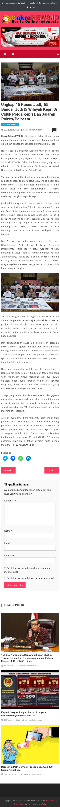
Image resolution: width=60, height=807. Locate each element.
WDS (43, 804)
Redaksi (32, 3)
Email (8, 543)
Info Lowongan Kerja (48, 3)
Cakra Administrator (32, 129)
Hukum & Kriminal (10, 124)
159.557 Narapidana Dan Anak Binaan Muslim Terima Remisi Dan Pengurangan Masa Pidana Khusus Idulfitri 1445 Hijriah (27, 658)
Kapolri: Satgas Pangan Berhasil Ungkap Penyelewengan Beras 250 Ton (23, 714)
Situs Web (9, 555)
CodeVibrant (50, 800)
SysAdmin (18, 804)
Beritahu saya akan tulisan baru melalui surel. (31, 578)
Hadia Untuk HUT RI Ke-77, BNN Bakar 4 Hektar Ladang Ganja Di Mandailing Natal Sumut (53, 470)
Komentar (10, 500)
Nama (8, 530)
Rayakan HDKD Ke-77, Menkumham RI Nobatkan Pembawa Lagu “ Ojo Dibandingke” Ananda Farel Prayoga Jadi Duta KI (10, 470)
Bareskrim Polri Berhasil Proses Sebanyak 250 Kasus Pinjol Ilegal (27, 768)
